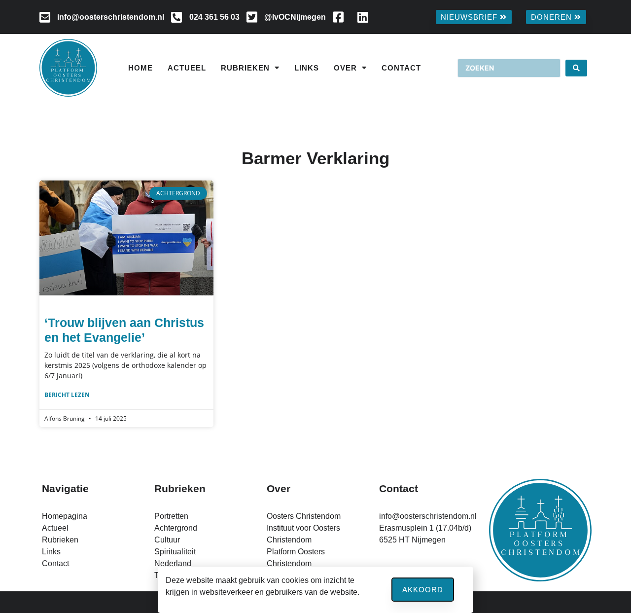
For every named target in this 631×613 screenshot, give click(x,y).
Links (306, 68)
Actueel (187, 68)
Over (345, 68)
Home (140, 68)
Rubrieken (245, 68)
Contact (401, 68)
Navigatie (65, 488)
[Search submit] (576, 68)
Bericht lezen (67, 395)
